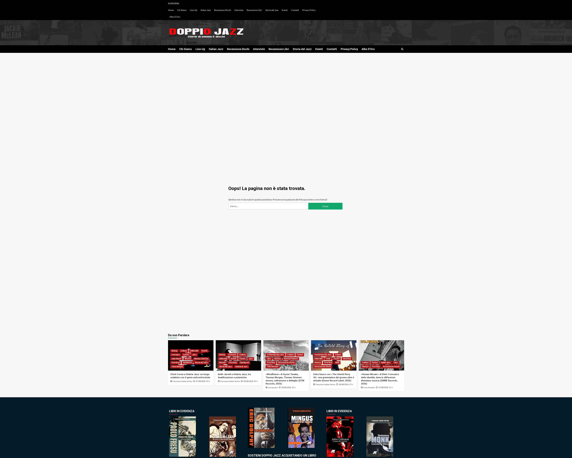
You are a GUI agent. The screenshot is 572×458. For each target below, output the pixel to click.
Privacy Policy (308, 10)
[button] (402, 49)
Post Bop (175, 363)
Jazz (194, 355)
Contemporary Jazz (275, 355)
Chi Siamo (181, 10)
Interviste (238, 10)
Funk (328, 359)
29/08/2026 (286, 388)
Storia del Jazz (271, 10)
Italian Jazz (206, 10)
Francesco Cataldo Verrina (182, 381)
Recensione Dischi (222, 10)
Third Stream (177, 367)
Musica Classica (201, 359)
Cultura (184, 351)
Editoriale (194, 351)
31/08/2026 (201, 381)
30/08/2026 (248, 381)
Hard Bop (347, 359)
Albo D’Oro (175, 16)
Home (171, 10)
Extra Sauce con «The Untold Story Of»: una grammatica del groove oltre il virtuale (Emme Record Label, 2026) (333, 377)
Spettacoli (187, 363)
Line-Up (193, 10)
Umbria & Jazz (241, 367)
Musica (188, 359)
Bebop (174, 351)
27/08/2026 (383, 388)
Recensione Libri (254, 10)
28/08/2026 (344, 384)
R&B (337, 363)
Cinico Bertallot (369, 387)
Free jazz (176, 355)
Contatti (295, 10)
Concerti (232, 355)
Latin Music (176, 359)
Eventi (285, 10)
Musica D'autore (291, 359)
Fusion (186, 355)
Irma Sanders (273, 387)
